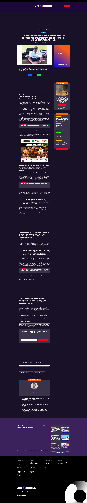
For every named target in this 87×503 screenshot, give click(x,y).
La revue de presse (62, 83)
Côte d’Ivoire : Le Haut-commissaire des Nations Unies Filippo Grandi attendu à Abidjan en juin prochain (34, 270)
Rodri (58, 60)
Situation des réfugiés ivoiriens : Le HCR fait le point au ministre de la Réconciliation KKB (34, 126)
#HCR (21, 374)
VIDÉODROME (64, 10)
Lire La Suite (62, 105)
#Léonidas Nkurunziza (39, 372)
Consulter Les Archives (62, 64)
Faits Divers (34, 10)
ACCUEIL (40, 29)
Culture (58, 10)
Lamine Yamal (59, 57)
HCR (20, 99)
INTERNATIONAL (52, 10)
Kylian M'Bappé (59, 53)
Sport (40, 10)
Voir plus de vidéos (60, 452)
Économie (28, 10)
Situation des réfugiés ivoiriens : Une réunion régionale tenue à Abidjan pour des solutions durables (34, 185)
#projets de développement (25, 372)
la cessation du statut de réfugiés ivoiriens (39, 118)
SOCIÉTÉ (45, 10)
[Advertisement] (43, 20)
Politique (22, 10)
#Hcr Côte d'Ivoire (29, 374)
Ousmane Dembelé (60, 55)
